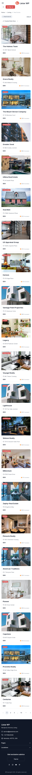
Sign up (11, 7)
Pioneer (6, 601)
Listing (9, 12)
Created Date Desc (10, 21)
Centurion (7, 699)
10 (21, 713)
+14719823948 (8, 735)
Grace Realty (8, 79)
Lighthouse (7, 406)
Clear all (29, 16)
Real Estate (7, 16)
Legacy (6, 340)
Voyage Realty (9, 373)
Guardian (6, 210)
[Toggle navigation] (2, 3)
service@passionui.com (11, 731)
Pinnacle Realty (9, 536)
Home (3, 12)
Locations (4, 747)
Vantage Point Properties (13, 308)
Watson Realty (9, 438)
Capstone (7, 634)
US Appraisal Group (11, 242)
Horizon (6, 275)
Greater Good (8, 144)
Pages (3, 743)
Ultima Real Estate (10, 177)
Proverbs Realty (9, 667)
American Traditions (11, 569)
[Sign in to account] (3, 7)
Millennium (7, 471)
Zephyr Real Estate (10, 504)
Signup (16, 759)
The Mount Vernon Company (14, 112)
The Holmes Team (10, 46)
